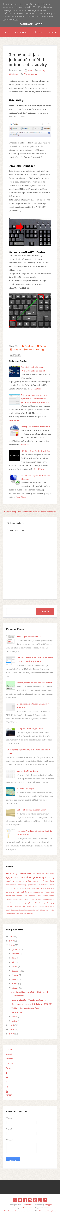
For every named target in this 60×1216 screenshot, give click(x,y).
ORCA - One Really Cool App (36, 451)
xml (25, 914)
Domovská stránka (31, 512)
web (21, 914)
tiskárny (43, 910)
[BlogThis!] (14, 355)
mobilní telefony (39, 903)
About (9, 1054)
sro (14, 892)
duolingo (34, 899)
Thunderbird (10, 896)
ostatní (50, 873)
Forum (9, 1068)
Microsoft (21, 32)
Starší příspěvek (48, 512)
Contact (9, 1063)
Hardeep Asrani (26, 1208)
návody (42, 70)
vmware (12, 914)
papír (24, 906)
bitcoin (51, 896)
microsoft (25, 873)
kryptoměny (22, 903)
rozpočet (41, 906)
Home (9, 1049)
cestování (37, 881)
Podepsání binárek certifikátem (35, 427)
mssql (51, 877)
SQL (16, 877)
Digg (41, 350)
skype (12, 910)
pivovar (29, 906)
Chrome (47, 892)
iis (23, 881)
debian (15, 888)
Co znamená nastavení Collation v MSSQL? (31, 1004)
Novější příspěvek (12, 512)
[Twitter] (20, 1200)
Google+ (16, 350)
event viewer (25, 888)
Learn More (26, 24)
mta (47, 903)
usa (7, 914)
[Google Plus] (15, 1200)
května (15, 979)
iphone (36, 877)
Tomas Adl (28, 1205)
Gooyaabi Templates (47, 1211)
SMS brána (16, 1012)
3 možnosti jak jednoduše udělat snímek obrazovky (28, 60)
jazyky (51, 899)
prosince (16, 949)
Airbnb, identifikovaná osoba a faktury (34, 683)
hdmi (44, 899)
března (15, 988)
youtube (36, 892)
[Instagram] (30, 1200)
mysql (52, 903)
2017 (11, 941)
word (30, 892)
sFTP (47, 906)
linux (52, 885)
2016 (11, 945)
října (14, 958)
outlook (9, 888)
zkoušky (30, 914)
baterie (45, 896)
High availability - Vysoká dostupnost (28, 1000)
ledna (14, 1021)
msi (52, 888)
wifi (17, 892)
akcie (25, 896)
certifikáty (22, 885)
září (13, 962)
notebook (9, 906)
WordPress (43, 885)
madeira (46, 888)
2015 (11, 1025)
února (14, 1017)
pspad (35, 906)
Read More (36, 389)
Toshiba (19, 896)
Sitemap (9, 1059)
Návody (37, 32)
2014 (11, 1029)
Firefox (45, 881)
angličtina (32, 896)
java (33, 888)
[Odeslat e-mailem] (11, 355)
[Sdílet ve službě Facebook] (19, 355)
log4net (29, 903)
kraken (14, 903)
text (37, 910)
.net (42, 892)
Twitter (42, 346)
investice (17, 881)
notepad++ (17, 906)
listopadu (16, 954)
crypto (18, 899)
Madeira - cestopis (25, 789)
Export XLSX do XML (27, 771)
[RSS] (45, 1200)
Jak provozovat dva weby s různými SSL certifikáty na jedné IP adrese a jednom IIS (35, 399)
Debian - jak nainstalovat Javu (25, 1008)
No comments (30, 74)
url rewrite (50, 910)
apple (9, 877)
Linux (6, 32)
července (16, 971)
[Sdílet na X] (16, 355)
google (39, 899)
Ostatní (52, 32)
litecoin (39, 888)
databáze (26, 877)
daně (23, 899)
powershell (32, 885)
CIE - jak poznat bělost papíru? (31, 810)
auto (39, 896)
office (28, 881)
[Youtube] (35, 1200)
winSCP (23, 892)
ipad (44, 877)
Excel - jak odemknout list (29, 636)
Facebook (29, 346)
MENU (9, 1095)
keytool (8, 903)
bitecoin (9, 899)
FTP (52, 892)
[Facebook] (25, 1200)
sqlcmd (9, 892)
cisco (14, 899)
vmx (17, 914)
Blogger (48, 1205)
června (15, 975)
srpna (14, 966)
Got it (39, 24)
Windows (13, 74)
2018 (11, 936)
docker (27, 899)
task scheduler (29, 910)
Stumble (30, 350)
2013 (11, 1034)
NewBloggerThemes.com (14, 1211)
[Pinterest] (40, 1200)
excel (8, 881)
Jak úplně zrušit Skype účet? (30, 728)
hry (47, 899)
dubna (15, 984)
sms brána (19, 910)
